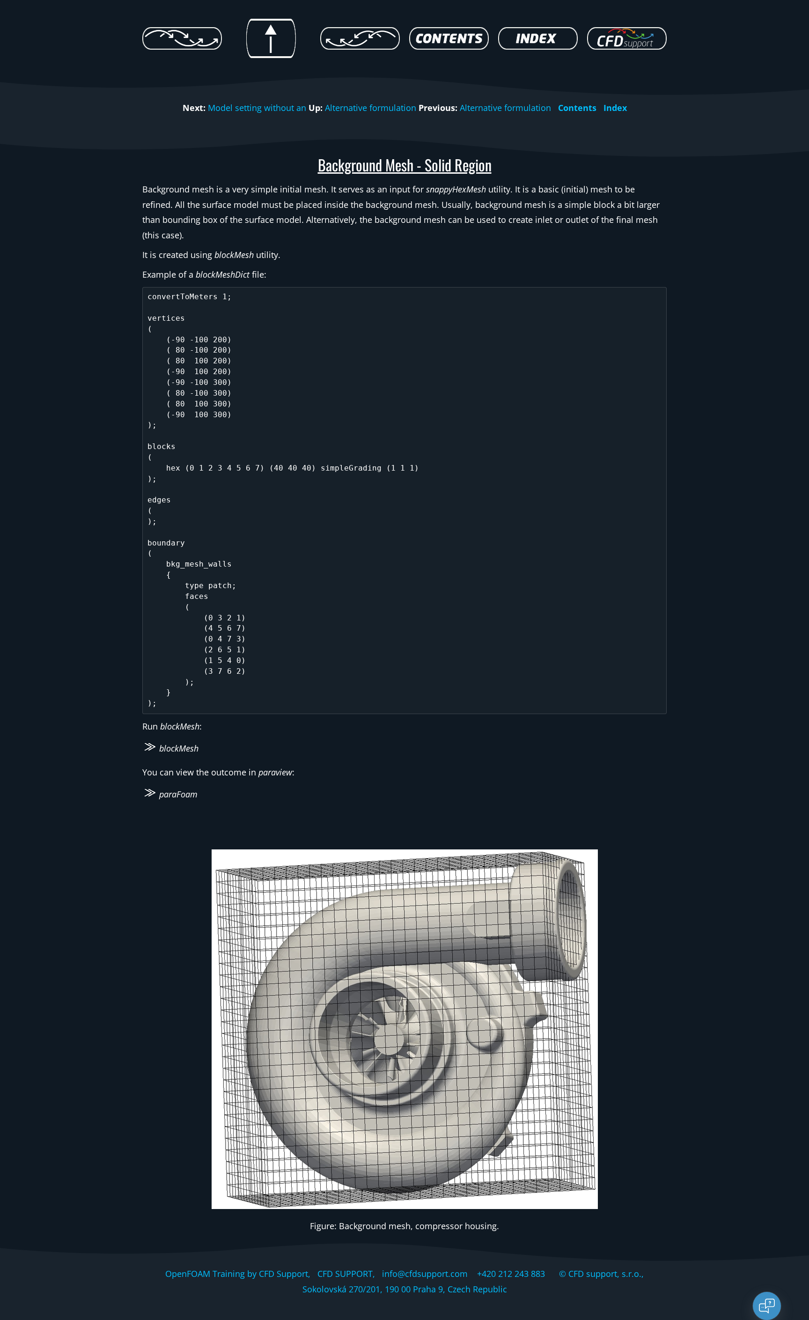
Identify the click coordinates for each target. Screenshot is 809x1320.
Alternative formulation (370, 107)
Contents (577, 107)
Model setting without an (257, 107)
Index (615, 107)
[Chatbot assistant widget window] (676, 1094)
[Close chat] (767, 1306)
